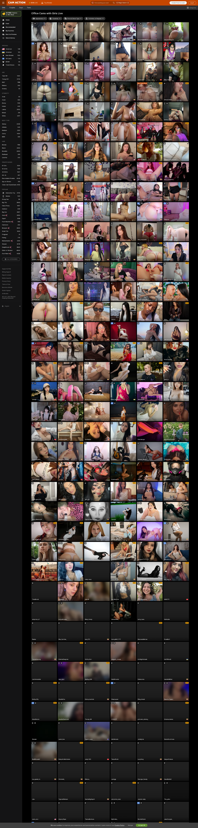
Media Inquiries (6, 278)
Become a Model (7, 287)
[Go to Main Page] (17, 3)
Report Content (6, 275)
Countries (55, 18)
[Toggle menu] (3, 3)
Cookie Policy (119, 825)
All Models (5, 293)
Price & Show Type (73, 18)
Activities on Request (94, 18)
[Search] (113, 2)
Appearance (39, 18)
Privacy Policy (6, 281)
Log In (192, 3)
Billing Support (6, 272)
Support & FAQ (6, 269)
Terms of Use (6, 284)
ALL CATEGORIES (12, 259)
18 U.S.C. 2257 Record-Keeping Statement (9, 297)
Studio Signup (6, 290)
